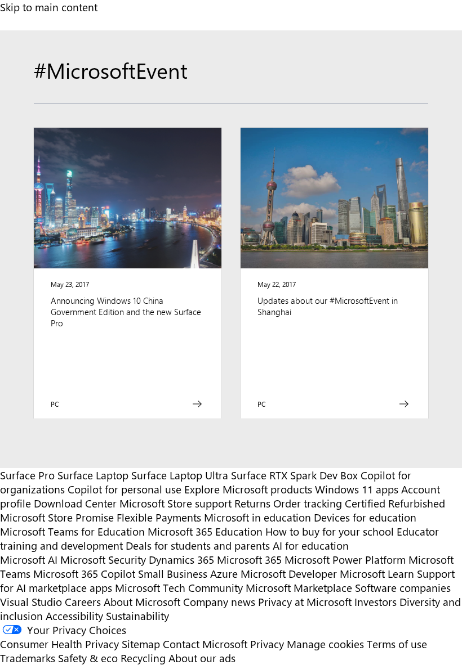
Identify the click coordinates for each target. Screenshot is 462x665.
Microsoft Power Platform (345, 559)
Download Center (75, 503)
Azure (224, 574)
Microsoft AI (28, 559)
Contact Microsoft (205, 644)
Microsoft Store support (175, 503)
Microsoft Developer (289, 574)
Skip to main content (48, 7)
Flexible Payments (159, 517)
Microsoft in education (257, 517)
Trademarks (27, 658)
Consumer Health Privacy (59, 644)
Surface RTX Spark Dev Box (294, 475)
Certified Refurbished (395, 503)
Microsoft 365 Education (205, 531)
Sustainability (137, 616)
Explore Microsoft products (248, 489)
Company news (219, 602)
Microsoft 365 (249, 559)
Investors (375, 602)
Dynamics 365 (181, 559)
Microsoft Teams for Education (72, 531)
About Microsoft (142, 602)
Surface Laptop (92, 475)
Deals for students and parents (198, 545)
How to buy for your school (329, 531)
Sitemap (141, 644)
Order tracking (307, 503)
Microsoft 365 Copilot (84, 574)
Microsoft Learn (377, 574)
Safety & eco (88, 658)
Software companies (403, 588)
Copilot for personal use (124, 489)
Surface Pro (27, 475)
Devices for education (365, 517)
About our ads (202, 658)
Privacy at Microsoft (305, 602)
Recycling (143, 658)
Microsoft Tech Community (179, 588)
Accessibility (74, 616)
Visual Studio (31, 602)
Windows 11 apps (356, 489)
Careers (83, 602)
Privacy (268, 644)
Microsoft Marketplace (299, 588)
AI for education (311, 545)
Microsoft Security (103, 559)
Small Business (172, 574)
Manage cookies (325, 644)
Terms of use (397, 644)
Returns (252, 503)
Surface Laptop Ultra (179, 475)
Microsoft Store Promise (57, 517)
